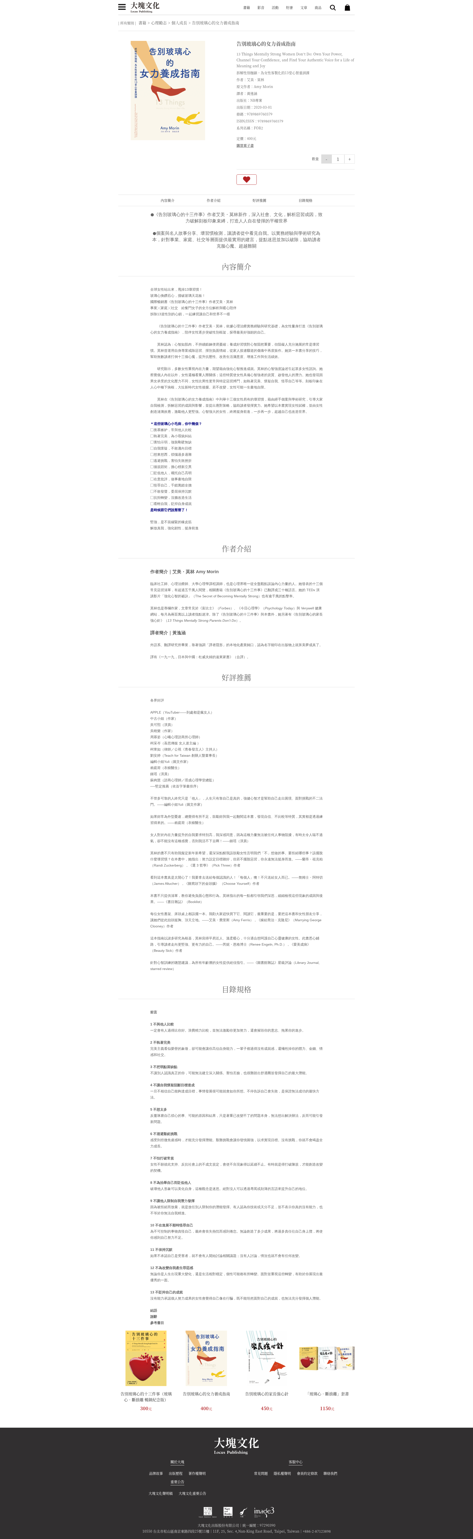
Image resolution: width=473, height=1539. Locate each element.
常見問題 (261, 1473)
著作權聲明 (197, 1473)
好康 (289, 7)
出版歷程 (176, 1473)
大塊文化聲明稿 (161, 1493)
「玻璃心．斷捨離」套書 (327, 1394)
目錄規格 (305, 200)
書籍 (246, 7)
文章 (303, 7)
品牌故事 (156, 1473)
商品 (318, 7)
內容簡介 (167, 200)
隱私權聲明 (282, 1473)
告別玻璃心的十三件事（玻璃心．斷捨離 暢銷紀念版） (146, 1397)
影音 (260, 7)
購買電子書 (245, 145)
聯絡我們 (330, 1473)
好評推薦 (259, 200)
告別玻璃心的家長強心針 (266, 1394)
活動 (275, 7)
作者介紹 (213, 200)
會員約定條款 (307, 1473)
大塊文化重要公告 (192, 1493)
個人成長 (179, 23)
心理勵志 (159, 23)
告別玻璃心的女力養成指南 (206, 1394)
